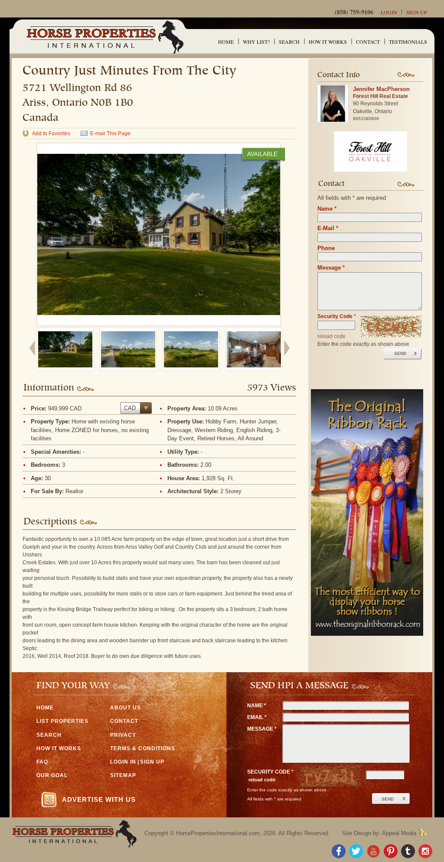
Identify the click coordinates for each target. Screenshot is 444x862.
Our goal (52, 775)
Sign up (416, 12)
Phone (326, 248)
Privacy (123, 735)
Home (226, 41)
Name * (256, 705)
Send (400, 353)
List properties (62, 721)
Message (331, 267)
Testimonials (408, 41)
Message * (262, 729)
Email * (257, 717)
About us (125, 707)
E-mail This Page (110, 133)
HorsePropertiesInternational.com (218, 833)
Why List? (256, 41)
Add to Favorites (51, 133)
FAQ (42, 761)
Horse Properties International (104, 37)
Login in (123, 761)
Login (389, 12)
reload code (331, 336)
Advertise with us (99, 799)
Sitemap (123, 775)
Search (289, 41)
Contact (368, 41)
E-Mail (327, 228)
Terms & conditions (142, 748)
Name (326, 208)
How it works (328, 41)
